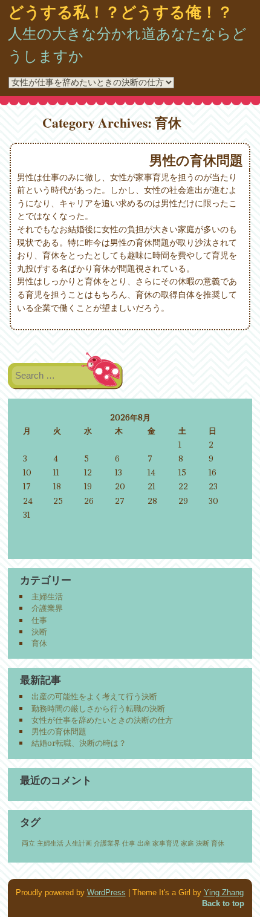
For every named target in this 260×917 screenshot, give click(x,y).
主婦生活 (47, 596)
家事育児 (165, 843)
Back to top (223, 903)
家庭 (187, 843)
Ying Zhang (224, 892)
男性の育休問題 (196, 160)
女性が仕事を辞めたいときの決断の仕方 (102, 719)
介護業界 (47, 607)
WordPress (106, 892)
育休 (39, 643)
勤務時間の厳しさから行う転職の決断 (98, 708)
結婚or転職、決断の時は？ (78, 742)
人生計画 (78, 843)
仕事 (39, 620)
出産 (144, 843)
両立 (28, 843)
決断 (39, 631)
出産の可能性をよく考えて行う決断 (94, 696)
